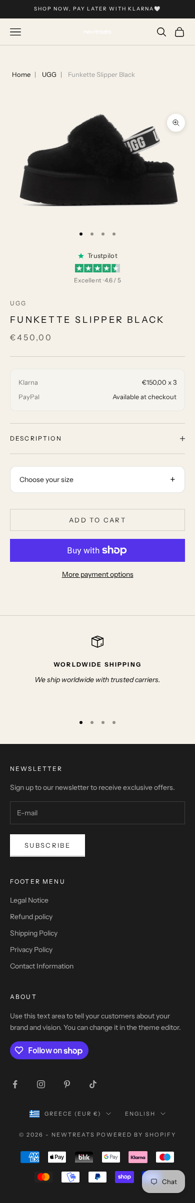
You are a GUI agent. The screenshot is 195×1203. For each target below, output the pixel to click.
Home (21, 74)
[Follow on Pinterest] (67, 1084)
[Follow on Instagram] (41, 1084)
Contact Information (42, 966)
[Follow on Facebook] (15, 1084)
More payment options (98, 574)
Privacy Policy (31, 949)
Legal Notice (29, 900)
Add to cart (97, 520)
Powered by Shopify (136, 1134)
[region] (97, 670)
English (140, 1113)
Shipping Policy (34, 933)
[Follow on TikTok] (93, 1084)
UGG (49, 74)
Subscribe (47, 845)
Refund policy (31, 916)
